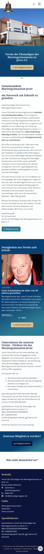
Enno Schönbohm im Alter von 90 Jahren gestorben (20, 291)
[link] (33, 4)
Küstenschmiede (22, 551)
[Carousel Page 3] (23, 78)
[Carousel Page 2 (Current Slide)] (22, 78)
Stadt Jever (6, 508)
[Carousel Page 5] (25, 317)
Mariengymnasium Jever (11, 506)
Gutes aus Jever (8, 511)
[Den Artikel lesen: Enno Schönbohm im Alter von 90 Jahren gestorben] (22, 269)
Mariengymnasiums (22, 150)
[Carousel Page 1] (20, 78)
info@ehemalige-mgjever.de (16, 496)
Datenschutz (27, 549)
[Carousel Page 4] (23, 317)
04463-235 (9, 493)
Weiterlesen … (7, 315)
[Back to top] (40, 548)
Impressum (18, 549)
